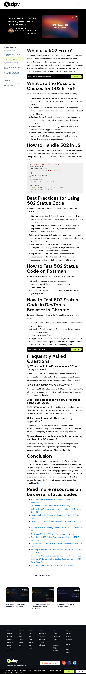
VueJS (20, 633)
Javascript (21, 639)
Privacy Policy (68, 633)
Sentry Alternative (42, 644)
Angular (20, 634)
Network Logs (9, 645)
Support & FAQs (55, 648)
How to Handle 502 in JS (10, 59)
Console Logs (9, 647)
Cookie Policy (68, 634)
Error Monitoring (9, 631)
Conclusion (7, 80)
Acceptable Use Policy (70, 637)
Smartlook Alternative (42, 637)
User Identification (10, 640)
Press (67, 653)
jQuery (20, 637)
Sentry (30, 631)
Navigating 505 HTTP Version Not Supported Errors (52, 534)
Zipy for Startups (55, 650)
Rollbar (30, 636)
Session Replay (9, 633)
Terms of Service (68, 631)
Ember (20, 640)
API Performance (9, 636)
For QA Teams (55, 639)
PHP (20, 645)
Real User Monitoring (10, 634)
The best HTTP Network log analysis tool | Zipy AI (51, 506)
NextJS (20, 636)
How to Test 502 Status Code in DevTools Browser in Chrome (12, 72)
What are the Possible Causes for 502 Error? (13, 54)
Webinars (54, 647)
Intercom (30, 639)
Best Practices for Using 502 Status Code (11, 63)
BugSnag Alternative (42, 645)
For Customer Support (56, 636)
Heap (30, 645)
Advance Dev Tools (10, 642)
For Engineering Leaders (56, 634)
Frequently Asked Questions (11, 77)
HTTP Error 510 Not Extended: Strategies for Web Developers (57, 556)
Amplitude (30, 648)
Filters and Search (10, 648)
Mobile (20, 647)
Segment (30, 633)
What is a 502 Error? (9, 50)
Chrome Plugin (68, 644)
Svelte (20, 644)
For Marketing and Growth (57, 637)
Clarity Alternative (42, 639)
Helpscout (30, 644)
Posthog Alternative (42, 634)
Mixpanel (30, 640)
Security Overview (69, 639)
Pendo (30, 634)
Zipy (38, 483)
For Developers (55, 633)
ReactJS (20, 631)
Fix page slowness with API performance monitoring (52, 565)
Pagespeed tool (9, 639)
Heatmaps (8, 637)
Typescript (21, 642)
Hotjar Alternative (41, 636)
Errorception (31, 647)
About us (67, 649)
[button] (78, 4)
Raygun (30, 637)
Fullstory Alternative (42, 631)
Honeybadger (31, 642)
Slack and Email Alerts (10, 650)
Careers (67, 650)
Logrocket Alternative (42, 633)
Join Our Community (56, 645)
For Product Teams (56, 631)
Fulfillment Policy (68, 636)
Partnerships (68, 652)
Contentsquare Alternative (43, 640)
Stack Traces (9, 644)
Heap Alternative (41, 642)
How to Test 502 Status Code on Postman (12, 68)
